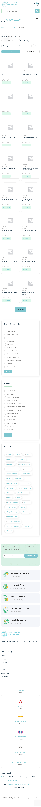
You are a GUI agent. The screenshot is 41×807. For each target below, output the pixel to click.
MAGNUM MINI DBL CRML (9, 292)
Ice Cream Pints (25, 488)
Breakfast (11, 341)
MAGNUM (4, 73)
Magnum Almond (7, 75)
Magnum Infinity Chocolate (10, 261)
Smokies (27, 526)
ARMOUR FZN (12, 391)
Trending (10, 363)
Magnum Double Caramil (9, 199)
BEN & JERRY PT (12, 413)
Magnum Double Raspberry (7, 231)
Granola (19, 478)
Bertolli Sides (11, 423)
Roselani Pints (12, 516)
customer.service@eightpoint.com (18, 784)
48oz (9, 455)
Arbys (28, 455)
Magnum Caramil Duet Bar (10, 106)
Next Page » (20, 308)
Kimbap (10, 493)
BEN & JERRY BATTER (14, 403)
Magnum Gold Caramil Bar (30, 230)
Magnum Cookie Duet (29, 106)
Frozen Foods (12, 334)
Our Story (4, 666)
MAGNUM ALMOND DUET (29, 75)
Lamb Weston (23, 493)
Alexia (18, 455)
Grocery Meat (12, 350)
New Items (11, 367)
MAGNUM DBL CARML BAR (30, 137)
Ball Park (10, 464)
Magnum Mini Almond (28, 261)
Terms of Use (5, 673)
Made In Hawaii (12, 354)
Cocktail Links (12, 474)
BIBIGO (10, 429)
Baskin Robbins (24, 464)
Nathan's (27, 502)
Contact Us (4, 677)
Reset (8, 371)
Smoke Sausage (13, 526)
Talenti (9, 531)
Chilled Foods (12, 338)
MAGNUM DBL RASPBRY (9, 168)
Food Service (12, 347)
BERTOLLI (11, 420)
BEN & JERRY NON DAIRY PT (16, 407)
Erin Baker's (27, 474)
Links (9, 497)
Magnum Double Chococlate (27, 200)
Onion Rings (11, 507)
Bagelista (10, 459)
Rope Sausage (12, 512)
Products (12, 28)
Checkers (27, 469)
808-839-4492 (14, 20)
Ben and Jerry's (12, 469)
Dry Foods (10, 344)
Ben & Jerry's (11, 416)
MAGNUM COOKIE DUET (9, 137)
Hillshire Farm (12, 483)
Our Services (5, 659)
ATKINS (10, 394)
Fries (9, 478)
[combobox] (17, 36)
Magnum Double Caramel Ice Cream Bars (30, 168)
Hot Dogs (26, 483)
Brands (3, 670)
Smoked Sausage (13, 521)
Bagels (22, 459)
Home (5, 28)
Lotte (18, 497)
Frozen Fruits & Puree (14, 357)
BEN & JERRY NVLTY (14, 410)
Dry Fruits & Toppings (14, 360)
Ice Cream (4, 71)
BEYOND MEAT (12, 426)
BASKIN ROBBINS (13, 400)
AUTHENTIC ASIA (13, 397)
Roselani (26, 512)
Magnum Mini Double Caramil (28, 293)
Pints (23, 507)
